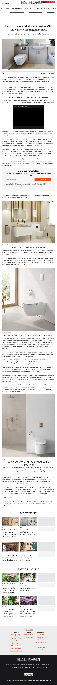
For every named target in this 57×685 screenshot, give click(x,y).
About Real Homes (28, 637)
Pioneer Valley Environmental (38, 131)
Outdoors (46, 8)
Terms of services (22, 183)
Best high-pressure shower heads (17, 12)
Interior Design (29, 8)
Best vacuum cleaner (41, 637)
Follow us (44, 73)
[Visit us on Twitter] (44, 2)
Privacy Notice (46, 183)
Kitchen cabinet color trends (35, 12)
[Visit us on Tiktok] (54, 2)
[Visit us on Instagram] (50, 2)
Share (6, 73)
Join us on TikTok (16, 643)
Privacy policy (28, 667)
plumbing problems (32, 102)
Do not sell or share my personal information (28, 669)
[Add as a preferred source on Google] (28, 674)
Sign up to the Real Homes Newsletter (16, 635)
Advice (40, 37)
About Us (38, 664)
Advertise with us (28, 634)
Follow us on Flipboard (16, 651)
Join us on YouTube (16, 638)
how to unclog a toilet (28, 87)
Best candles (41, 649)
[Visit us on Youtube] (48, 2)
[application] (28, 117)
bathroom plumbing (38, 262)
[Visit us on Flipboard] (52, 2)
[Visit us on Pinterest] (46, 2)
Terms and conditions (16, 667)
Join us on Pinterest (16, 646)
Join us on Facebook (16, 648)
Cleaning (7, 8)
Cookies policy (37, 667)
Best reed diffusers (41, 642)
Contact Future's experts (27, 664)
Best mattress (41, 634)
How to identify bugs (51, 12)
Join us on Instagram (16, 640)
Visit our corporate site (46, 680)
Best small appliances (41, 647)
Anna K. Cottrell (20, 37)
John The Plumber (22, 149)
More (53, 8)
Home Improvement (17, 8)
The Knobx (35, 477)
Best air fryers (41, 644)
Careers (44, 667)
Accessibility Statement (12, 664)
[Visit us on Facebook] (42, 2)
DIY (33, 23)
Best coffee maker (40, 639)
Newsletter (52, 73)
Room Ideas (39, 8)
